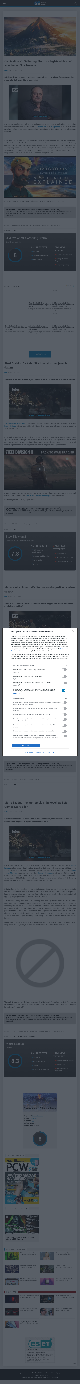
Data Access (40, 752)
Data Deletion (29, 752)
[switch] (64, 669)
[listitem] (40, 665)
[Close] (74, 632)
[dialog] (40, 692)
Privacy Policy (51, 752)
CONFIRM (26, 745)
